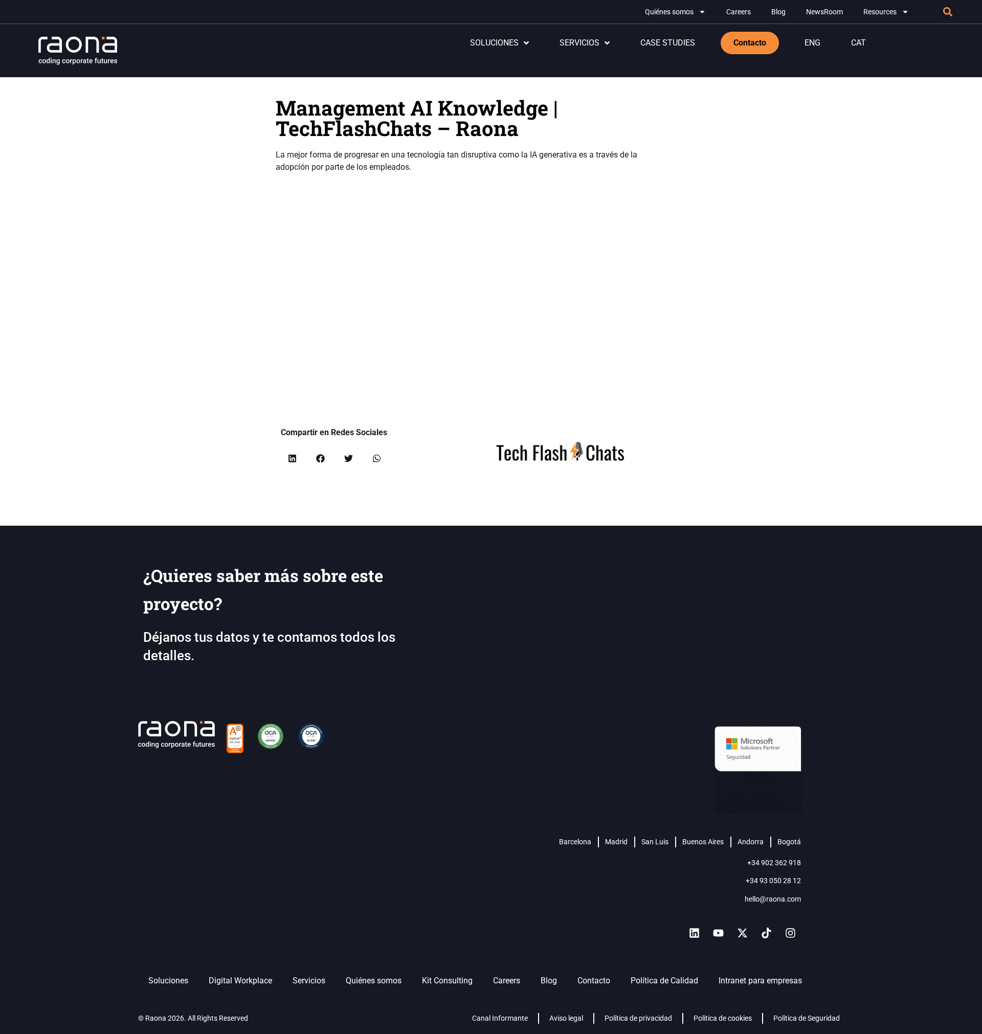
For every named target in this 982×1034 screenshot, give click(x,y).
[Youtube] (718, 932)
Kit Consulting (447, 980)
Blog (778, 12)
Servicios (309, 980)
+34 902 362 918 (774, 863)
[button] (947, 12)
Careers (738, 12)
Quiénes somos (669, 12)
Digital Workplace (240, 980)
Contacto (593, 980)
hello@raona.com (773, 899)
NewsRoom (824, 12)
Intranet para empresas (760, 980)
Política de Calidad (664, 980)
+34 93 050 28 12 (773, 880)
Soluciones (168, 980)
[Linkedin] (694, 932)
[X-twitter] (742, 932)
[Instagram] (790, 932)
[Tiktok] (766, 932)
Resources (880, 12)
